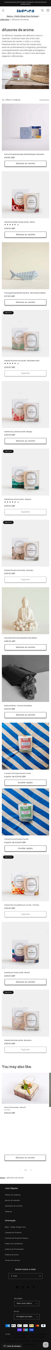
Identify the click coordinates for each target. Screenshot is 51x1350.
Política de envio (12, 1255)
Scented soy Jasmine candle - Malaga (18, 432)
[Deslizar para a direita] (31, 1170)
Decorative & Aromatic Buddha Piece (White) (20, 638)
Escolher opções (25, 782)
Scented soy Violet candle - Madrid (17, 972)
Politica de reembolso (14, 1243)
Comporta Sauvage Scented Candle (17, 773)
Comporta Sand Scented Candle (16, 839)
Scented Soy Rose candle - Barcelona (17, 1040)
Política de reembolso (20, 1337)
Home (2, 1177)
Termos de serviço (12, 1260)
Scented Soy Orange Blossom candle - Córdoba (21, 905)
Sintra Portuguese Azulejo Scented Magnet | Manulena (24, 154)
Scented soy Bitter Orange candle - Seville (19, 222)
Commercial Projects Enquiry (16, 1238)
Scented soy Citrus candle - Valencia (17, 499)
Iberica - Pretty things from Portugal (22, 16)
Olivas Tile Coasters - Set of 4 (15, 1107)
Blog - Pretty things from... (16, 1227)
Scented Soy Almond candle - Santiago (18, 570)
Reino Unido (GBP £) (24, 1303)
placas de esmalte (12, 1200)
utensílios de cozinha (14, 1206)
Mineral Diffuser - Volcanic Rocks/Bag (18, 705)
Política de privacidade (37, 1337)
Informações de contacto (40, 1341)
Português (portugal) (24, 1316)
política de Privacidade (14, 1249)
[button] (3, 10)
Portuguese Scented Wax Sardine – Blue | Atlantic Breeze (25, 293)
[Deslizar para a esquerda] (20, 1170)
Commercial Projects (13, 1232)
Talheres (8, 1211)
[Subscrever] (39, 1276)
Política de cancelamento (26, 1345)
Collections (4, 19)
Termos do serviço (11, 1341)
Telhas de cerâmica (13, 1195)
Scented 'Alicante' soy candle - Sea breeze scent (21, 360)
